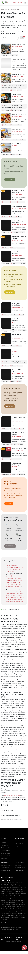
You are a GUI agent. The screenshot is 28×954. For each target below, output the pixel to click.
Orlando (8, 913)
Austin (3, 911)
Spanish (20, 599)
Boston (3, 920)
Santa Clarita (14, 896)
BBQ (21, 592)
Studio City (22, 891)
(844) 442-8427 (20, 870)
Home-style (16, 569)
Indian (21, 593)
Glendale (3, 885)
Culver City (10, 885)
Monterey (20, 909)
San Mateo (4, 906)
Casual (8, 565)
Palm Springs (9, 900)
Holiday (19, 584)
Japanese (19, 595)
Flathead (14, 920)
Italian (7, 595)
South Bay (4, 893)
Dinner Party (16, 582)
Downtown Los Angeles (11, 891)
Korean (8, 597)
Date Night (9, 582)
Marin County (11, 906)
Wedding (8, 588)
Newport (7, 917)
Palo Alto (7, 904)
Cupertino (13, 904)
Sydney (8, 927)
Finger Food (9, 569)
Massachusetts (15, 917)
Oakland (3, 909)
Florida (3, 913)
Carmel (15, 909)
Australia (4, 923)
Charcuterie (14, 565)
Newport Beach (21, 893)
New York (17, 913)
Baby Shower (12, 575)
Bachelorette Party (11, 579)
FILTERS (22, 37)
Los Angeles (4, 883)
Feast (15, 567)
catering (8, 878)
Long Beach (18, 883)
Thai (7, 601)
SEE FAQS (8, 503)
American (13, 592)
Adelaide (9, 929)
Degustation (9, 567)
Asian (17, 592)
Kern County (13, 911)
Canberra (4, 929)
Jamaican (12, 595)
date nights (16, 796)
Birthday (19, 579)
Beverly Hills (11, 887)
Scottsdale (17, 915)
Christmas (9, 580)
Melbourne (14, 927)
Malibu (22, 885)
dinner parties (8, 796)
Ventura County (5, 896)
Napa (17, 906)
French (13, 593)
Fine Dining (20, 567)
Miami (12, 913)
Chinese (8, 593)
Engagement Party (11, 584)
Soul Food (14, 599)
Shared (12, 571)
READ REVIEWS (10, 546)
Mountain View (20, 904)
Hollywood (16, 885)
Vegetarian (12, 601)
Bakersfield (20, 911)
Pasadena (11, 883)
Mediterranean (15, 597)
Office (8, 586)
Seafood (8, 599)
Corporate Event (17, 580)
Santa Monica (18, 887)
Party (11, 586)
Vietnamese (19, 601)
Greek (17, 593)
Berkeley (21, 906)
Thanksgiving (17, 586)
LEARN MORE (9, 292)
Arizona (6, 915)
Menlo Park (9, 909)
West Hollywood (12, 889)
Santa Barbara (15, 898)
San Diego (17, 900)
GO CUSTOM (9, 179)
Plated (8, 571)
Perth (16, 929)
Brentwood (4, 887)
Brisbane (20, 927)
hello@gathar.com (20, 868)
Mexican (22, 597)
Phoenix (11, 915)
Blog (16, 846)
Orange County (12, 893)
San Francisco (9, 902)
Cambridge (23, 917)
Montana (8, 920)
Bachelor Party (10, 577)
